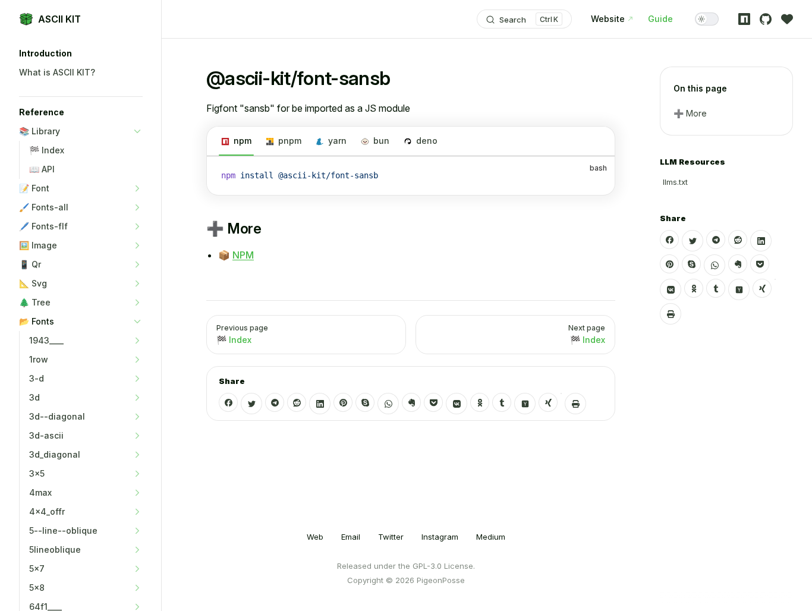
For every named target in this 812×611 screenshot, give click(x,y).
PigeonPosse (441, 580)
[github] (765, 19)
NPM (243, 255)
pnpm (289, 141)
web (315, 536)
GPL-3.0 (427, 566)
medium (490, 536)
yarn (337, 141)
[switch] (707, 19)
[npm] (744, 19)
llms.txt (675, 182)
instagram (439, 536)
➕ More (690, 113)
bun (381, 141)
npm (242, 141)
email (350, 536)
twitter (391, 536)
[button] (81, 53)
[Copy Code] (596, 176)
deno (427, 141)
